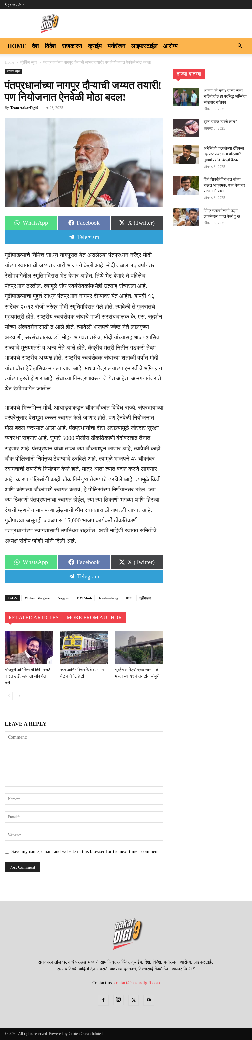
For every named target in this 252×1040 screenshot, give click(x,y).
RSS (129, 598)
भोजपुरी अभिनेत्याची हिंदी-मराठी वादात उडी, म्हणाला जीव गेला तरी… (28, 676)
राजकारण (72, 46)
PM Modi (84, 598)
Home (17, 46)
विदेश (50, 46)
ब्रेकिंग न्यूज (28, 62)
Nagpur (64, 598)
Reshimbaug (108, 598)
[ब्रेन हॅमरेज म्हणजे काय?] (186, 128)
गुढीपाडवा (145, 598)
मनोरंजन (116, 46)
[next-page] (19, 696)
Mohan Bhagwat (37, 598)
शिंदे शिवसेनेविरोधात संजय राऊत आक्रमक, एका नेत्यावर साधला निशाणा (224, 185)
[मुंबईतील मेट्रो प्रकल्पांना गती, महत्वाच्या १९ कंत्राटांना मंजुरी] (139, 647)
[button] (239, 46)
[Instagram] (118, 1000)
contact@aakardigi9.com (137, 982)
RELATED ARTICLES (34, 617)
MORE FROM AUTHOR (94, 617)
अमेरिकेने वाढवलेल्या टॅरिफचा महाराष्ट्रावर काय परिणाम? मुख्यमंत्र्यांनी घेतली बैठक (224, 154)
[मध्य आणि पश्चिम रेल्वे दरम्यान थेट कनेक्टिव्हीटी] (84, 647)
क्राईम (95, 46)
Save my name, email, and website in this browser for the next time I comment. (85, 851)
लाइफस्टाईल (144, 46)
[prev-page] (9, 696)
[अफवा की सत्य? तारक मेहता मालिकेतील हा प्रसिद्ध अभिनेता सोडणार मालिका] (186, 97)
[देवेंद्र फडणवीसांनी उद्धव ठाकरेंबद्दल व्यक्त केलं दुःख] (186, 217)
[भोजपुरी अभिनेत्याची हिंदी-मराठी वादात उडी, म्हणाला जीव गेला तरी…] (29, 647)
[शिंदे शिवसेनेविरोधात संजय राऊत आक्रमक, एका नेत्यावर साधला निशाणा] (186, 185)
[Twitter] (133, 1000)
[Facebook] (103, 1000)
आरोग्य (170, 46)
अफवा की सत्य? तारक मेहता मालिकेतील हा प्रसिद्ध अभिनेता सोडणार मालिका (225, 96)
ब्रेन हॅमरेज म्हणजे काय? (220, 121)
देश (35, 46)
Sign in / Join (15, 5)
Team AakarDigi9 (24, 108)
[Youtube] (148, 1000)
